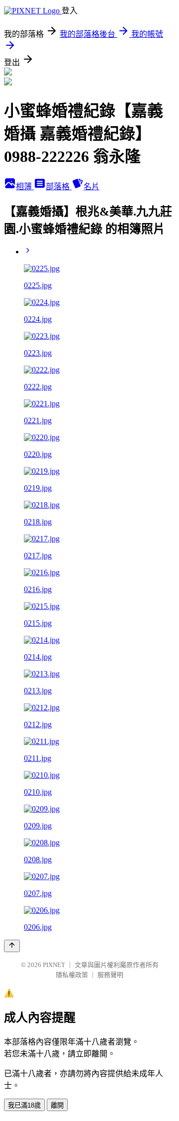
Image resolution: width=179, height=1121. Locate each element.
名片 (91, 186)
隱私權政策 (72, 974)
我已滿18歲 (24, 1105)
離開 (57, 1105)
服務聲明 (110, 974)
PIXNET (54, 965)
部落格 (59, 186)
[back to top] (12, 946)
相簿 (25, 186)
